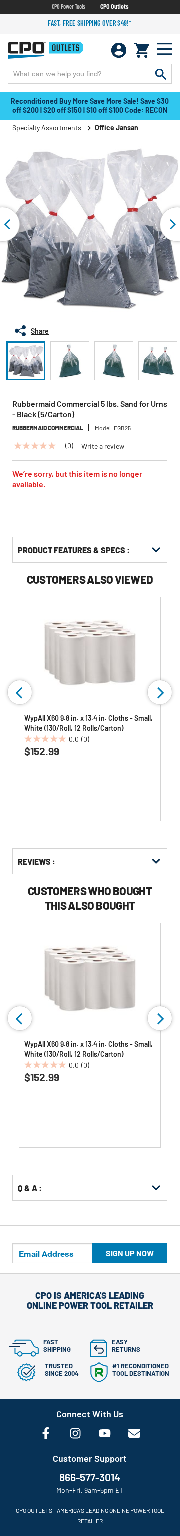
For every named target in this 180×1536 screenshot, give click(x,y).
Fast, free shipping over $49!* (90, 23)
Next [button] (160, 692)
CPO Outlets (114, 6)
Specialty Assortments (47, 127)
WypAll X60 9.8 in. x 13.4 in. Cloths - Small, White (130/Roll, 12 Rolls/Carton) (88, 723)
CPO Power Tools (69, 6)
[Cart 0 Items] (142, 50)
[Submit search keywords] (161, 73)
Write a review (103, 446)
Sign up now (130, 1253)
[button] (26, 361)
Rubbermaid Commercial (48, 427)
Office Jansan (116, 127)
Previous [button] (20, 692)
